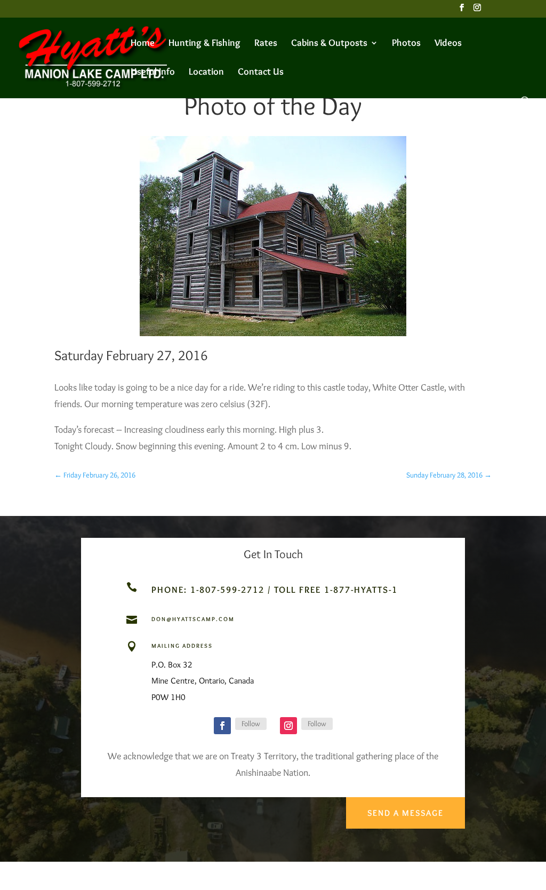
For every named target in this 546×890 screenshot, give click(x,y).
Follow (251, 723)
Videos (448, 44)
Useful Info (153, 72)
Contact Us (261, 72)
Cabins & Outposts (329, 44)
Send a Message (405, 813)
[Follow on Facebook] (222, 725)
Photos (406, 44)
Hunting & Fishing (204, 44)
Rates (265, 44)
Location (206, 72)
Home (143, 44)
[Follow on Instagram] (288, 725)
